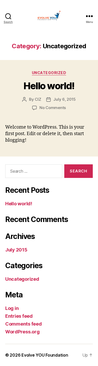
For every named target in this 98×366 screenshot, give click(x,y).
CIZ (38, 99)
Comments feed (23, 324)
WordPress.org (22, 331)
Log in (12, 308)
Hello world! (49, 86)
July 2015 (16, 250)
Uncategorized (49, 72)
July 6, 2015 (64, 99)
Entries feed (19, 316)
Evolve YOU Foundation (44, 355)
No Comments (52, 107)
